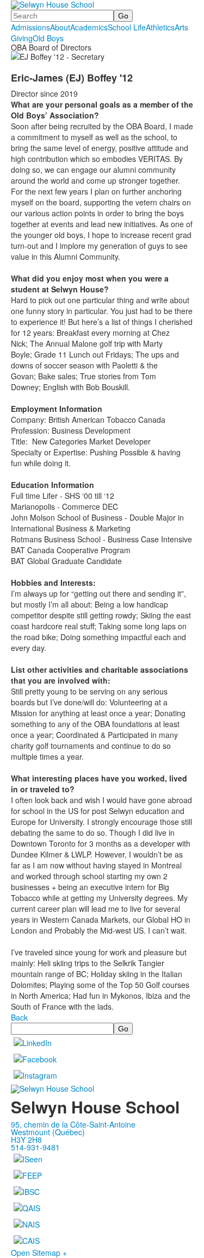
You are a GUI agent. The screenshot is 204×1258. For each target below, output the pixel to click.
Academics (89, 27)
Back (19, 1017)
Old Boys (48, 38)
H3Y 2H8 (26, 1139)
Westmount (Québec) (48, 1131)
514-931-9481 (35, 1147)
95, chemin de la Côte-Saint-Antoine (73, 1124)
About (60, 27)
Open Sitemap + (39, 1252)
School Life (127, 27)
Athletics (160, 27)
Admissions (30, 27)
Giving (22, 38)
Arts (181, 27)
